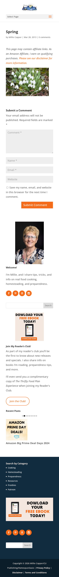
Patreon (11, 489)
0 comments (44, 37)
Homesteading (15, 472)
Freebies (12, 485)
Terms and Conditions (36, 572)
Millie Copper (15, 37)
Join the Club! (18, 401)
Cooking (12, 467)
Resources (13, 481)
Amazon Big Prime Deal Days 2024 (27, 443)
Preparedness (14, 476)
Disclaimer (17, 572)
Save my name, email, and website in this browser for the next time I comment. (28, 192)
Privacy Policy (43, 568)
